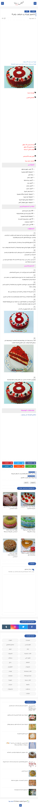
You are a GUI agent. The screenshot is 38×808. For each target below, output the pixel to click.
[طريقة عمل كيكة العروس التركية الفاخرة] (28, 499)
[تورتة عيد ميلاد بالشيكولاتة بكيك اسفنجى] (10, 545)
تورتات (33, 11)
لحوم (10, 649)
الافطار (28, 662)
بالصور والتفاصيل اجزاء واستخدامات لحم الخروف (15, 762)
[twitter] (23, 627)
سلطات (10, 658)
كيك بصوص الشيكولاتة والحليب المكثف (17, 752)
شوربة (10, 680)
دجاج (10, 662)
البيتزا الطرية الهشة (22, 733)
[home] (17, 805)
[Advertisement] (19, 40)
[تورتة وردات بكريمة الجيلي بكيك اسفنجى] (10, 499)
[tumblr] (6, 627)
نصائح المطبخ (10, 644)
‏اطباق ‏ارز (10, 667)
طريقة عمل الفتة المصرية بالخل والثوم (17, 715)
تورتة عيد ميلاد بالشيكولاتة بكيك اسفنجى (12, 555)
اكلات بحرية (28, 680)
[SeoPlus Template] (28, 801)
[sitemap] (20, 805)
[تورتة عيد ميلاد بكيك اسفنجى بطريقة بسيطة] (10, 522)
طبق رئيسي (28, 644)
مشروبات (10, 689)
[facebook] (32, 627)
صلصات (10, 676)
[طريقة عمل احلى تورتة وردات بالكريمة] (28, 522)
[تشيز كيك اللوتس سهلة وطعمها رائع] (28, 545)
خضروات (10, 653)
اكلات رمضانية (27, 671)
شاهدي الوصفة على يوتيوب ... (28, 415)
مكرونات (28, 667)
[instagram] (15, 627)
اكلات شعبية (27, 653)
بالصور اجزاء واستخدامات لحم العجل (18, 705)
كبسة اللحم (25, 771)
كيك (27, 11)
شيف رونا (11, 801)
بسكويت (28, 689)
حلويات (10, 640)
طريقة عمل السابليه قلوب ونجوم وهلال (17, 724)
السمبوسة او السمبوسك (21, 790)
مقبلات (28, 693)
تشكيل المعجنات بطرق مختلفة (19, 780)
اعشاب (10, 684)
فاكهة (27, 684)
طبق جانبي (27, 658)
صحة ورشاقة (27, 676)
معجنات (28, 640)
